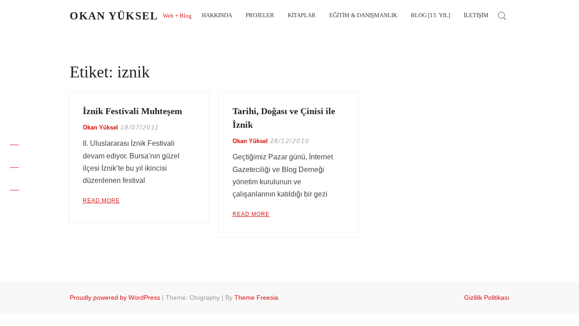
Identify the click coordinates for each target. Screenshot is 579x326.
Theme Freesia (256, 297)
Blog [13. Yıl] (430, 15)
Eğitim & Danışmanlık (363, 15)
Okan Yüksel (114, 16)
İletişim (476, 15)
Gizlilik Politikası (486, 297)
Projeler (260, 15)
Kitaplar (302, 15)
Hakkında (217, 15)
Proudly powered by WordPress (115, 297)
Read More (101, 200)
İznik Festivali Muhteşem (132, 111)
